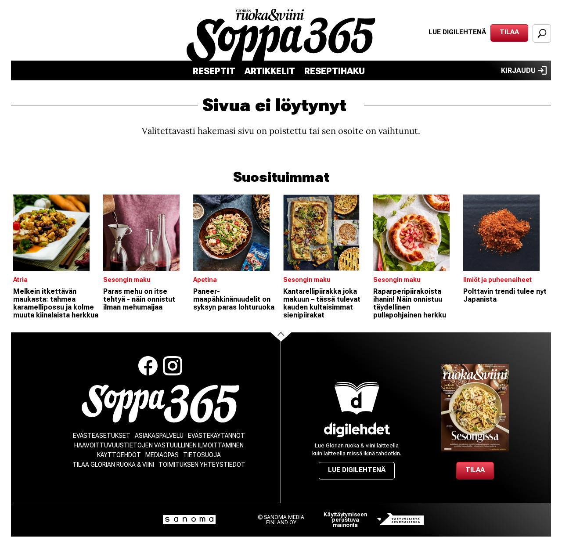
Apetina (205, 279)
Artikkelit (270, 71)
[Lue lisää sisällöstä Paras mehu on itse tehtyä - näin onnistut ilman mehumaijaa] (146, 233)
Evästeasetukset (101, 435)
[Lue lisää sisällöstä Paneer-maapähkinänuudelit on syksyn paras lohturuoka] (236, 233)
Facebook (148, 365)
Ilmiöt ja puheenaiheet (497, 279)
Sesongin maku (127, 279)
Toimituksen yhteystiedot (202, 464)
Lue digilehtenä (457, 32)
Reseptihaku (334, 71)
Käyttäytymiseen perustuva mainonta (345, 520)
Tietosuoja (202, 454)
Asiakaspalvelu (159, 435)
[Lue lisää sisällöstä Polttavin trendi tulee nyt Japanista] (506, 233)
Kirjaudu (518, 70)
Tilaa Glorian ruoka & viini (113, 464)
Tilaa (509, 32)
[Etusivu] (160, 404)
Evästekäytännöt (216, 435)
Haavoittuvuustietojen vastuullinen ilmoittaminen (159, 445)
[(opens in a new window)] (357, 429)
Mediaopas (162, 454)
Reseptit (214, 71)
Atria (20, 279)
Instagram (172, 365)
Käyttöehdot (119, 454)
